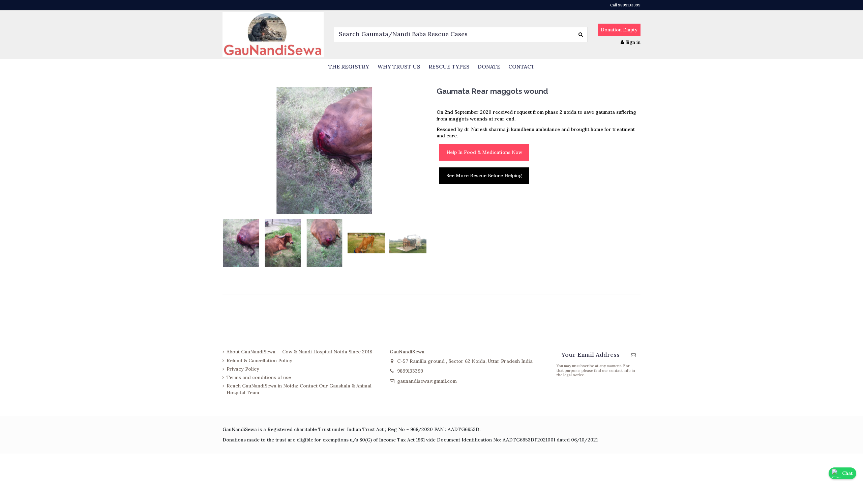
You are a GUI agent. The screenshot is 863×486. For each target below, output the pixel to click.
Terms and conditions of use (259, 377)
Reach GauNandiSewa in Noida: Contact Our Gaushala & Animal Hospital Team (299, 389)
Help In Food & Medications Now (484, 152)
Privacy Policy (243, 369)
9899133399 (410, 371)
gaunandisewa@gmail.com (427, 381)
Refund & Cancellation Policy (259, 360)
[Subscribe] (633, 355)
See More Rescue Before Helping (484, 175)
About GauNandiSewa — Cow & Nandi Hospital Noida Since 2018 (299, 352)
